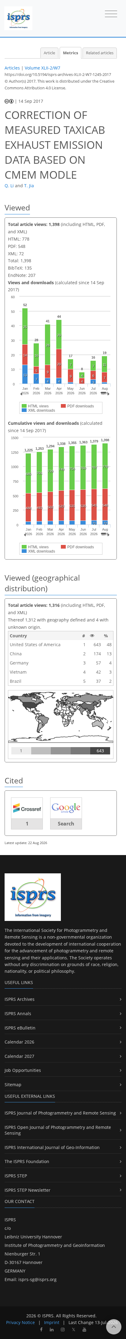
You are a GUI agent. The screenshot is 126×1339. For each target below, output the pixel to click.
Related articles (99, 52)
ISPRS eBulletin (20, 1028)
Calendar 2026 (19, 1042)
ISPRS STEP (16, 1176)
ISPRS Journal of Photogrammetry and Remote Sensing (60, 1113)
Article (49, 52)
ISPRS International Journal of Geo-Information (52, 1147)
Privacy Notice (20, 1322)
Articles (12, 68)
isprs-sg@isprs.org (37, 1279)
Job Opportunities (23, 1070)
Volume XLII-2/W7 (42, 68)
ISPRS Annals (18, 1013)
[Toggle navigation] (111, 14)
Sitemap (13, 1084)
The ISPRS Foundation (27, 1161)
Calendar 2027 (19, 1056)
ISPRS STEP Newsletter (27, 1190)
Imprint (51, 1322)
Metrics (70, 52)
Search (66, 823)
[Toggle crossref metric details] (27, 808)
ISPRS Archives (20, 999)
